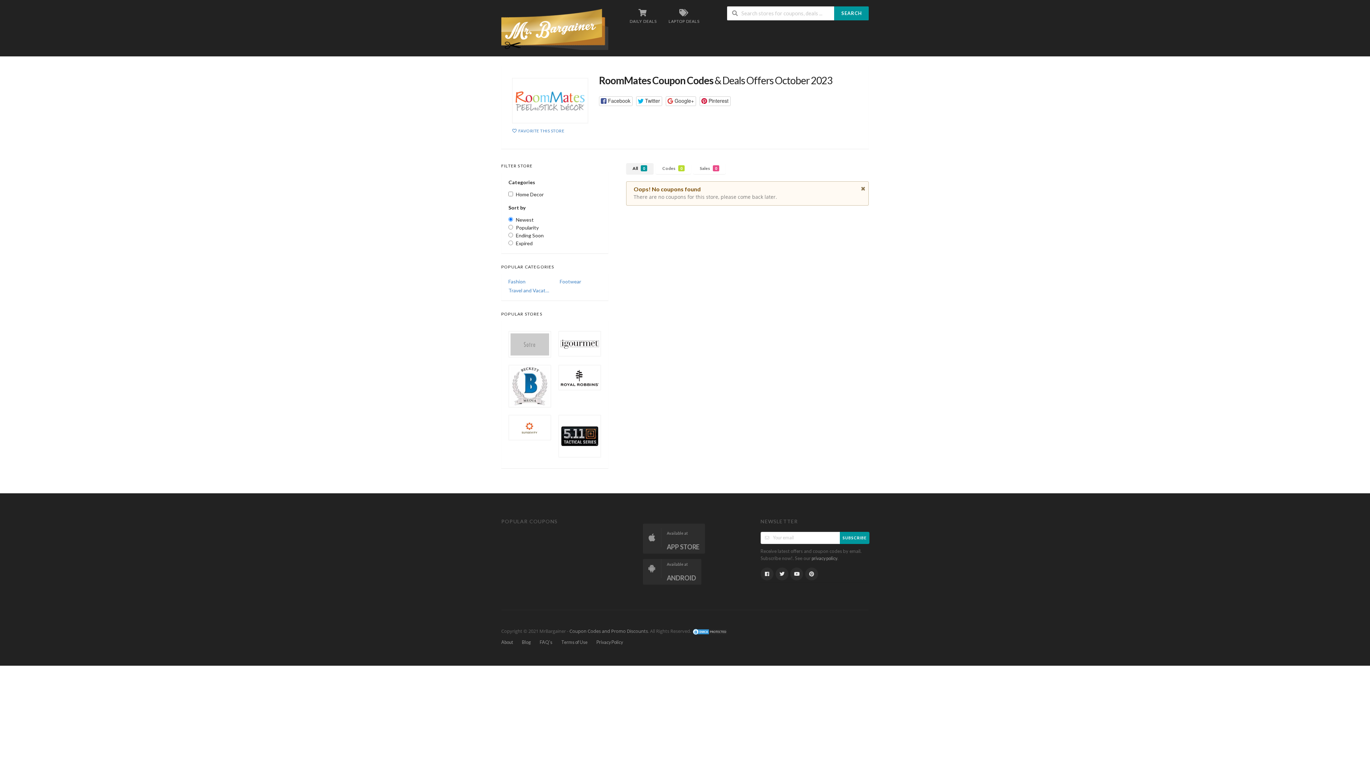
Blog (526, 642)
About (507, 642)
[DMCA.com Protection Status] (710, 632)
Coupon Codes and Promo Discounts (608, 632)
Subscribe (855, 537)
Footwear (570, 281)
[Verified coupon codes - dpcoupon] (554, 29)
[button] (616, 101)
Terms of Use (574, 642)
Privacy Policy (610, 642)
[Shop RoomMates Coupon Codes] (550, 101)
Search (851, 13)
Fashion (517, 281)
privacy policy (824, 558)
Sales (708, 168)
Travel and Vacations (529, 290)
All (639, 168)
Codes (672, 168)
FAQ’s (546, 642)
